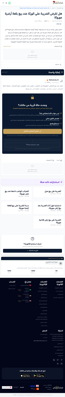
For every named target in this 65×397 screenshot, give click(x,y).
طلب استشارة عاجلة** (32, 145)
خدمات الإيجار (44, 325)
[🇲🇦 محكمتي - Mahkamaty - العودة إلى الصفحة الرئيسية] (58, 2)
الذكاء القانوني (60, 350)
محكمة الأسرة (43, 307)
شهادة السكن (43, 322)
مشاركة (57, 64)
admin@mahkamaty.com (40, 341)
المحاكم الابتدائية (43, 301)
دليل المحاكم (44, 297)
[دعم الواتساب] (9, 3)
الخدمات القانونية (59, 288)
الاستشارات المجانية (58, 297)
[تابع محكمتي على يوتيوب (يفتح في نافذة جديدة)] (57, 363)
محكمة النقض (43, 313)
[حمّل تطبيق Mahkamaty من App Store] (25, 375)
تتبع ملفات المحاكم (42, 291)
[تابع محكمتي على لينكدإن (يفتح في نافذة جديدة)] (54, 359)
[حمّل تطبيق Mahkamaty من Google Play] (38, 375)
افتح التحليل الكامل (31, 131)
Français (15, 387)
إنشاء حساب (12, 285)
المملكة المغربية (26, 285)
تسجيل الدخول (11, 288)
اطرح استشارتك (33, 250)
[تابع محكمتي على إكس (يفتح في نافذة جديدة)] (57, 359)
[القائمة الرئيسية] (3, 2)
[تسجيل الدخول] (6, 3)
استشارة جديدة (59, 291)
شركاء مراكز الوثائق (58, 347)
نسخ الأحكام (44, 294)
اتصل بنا (45, 337)
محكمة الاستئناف (43, 304)
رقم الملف (44, 310)
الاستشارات (60, 294)
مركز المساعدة (43, 334)
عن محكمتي (60, 343)
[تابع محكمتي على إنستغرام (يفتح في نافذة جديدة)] (61, 363)
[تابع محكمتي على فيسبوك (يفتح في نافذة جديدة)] (61, 359)
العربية (22, 387)
